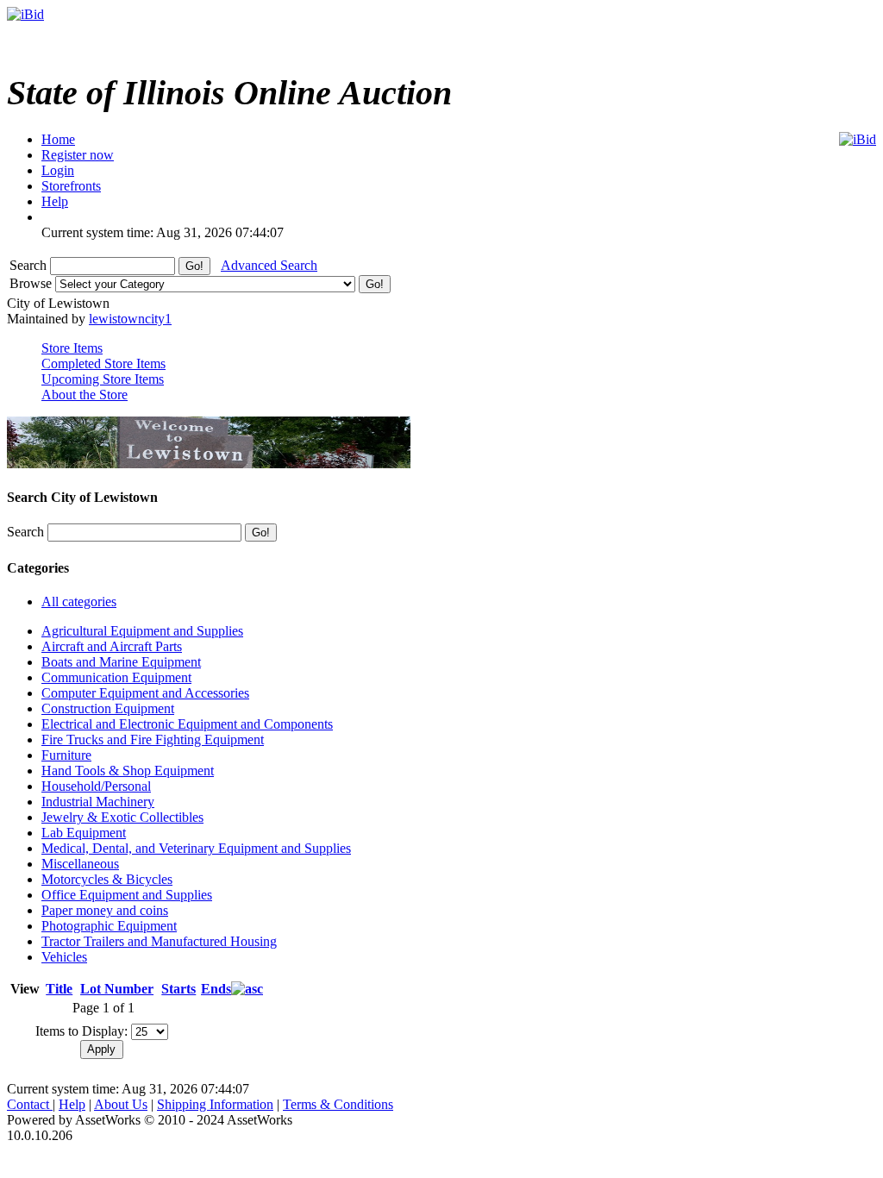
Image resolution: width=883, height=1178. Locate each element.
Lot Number (116, 988)
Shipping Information (215, 1104)
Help (72, 1104)
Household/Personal (96, 786)
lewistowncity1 (130, 318)
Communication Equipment (116, 677)
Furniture (66, 755)
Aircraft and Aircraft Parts (111, 646)
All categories (78, 601)
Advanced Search (269, 265)
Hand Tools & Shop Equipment (127, 770)
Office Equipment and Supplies (126, 894)
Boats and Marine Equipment (121, 662)
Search (29, 265)
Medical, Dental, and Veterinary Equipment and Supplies (196, 848)
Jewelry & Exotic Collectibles (122, 817)
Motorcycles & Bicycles (106, 879)
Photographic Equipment (109, 925)
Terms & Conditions (338, 1104)
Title (59, 988)
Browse (32, 283)
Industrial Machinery (97, 801)
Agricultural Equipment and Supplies (142, 630)
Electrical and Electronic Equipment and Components (187, 724)
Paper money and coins (104, 910)
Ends (216, 988)
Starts (178, 988)
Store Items (72, 348)
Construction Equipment (107, 708)
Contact (30, 1104)
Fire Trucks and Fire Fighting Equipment (152, 739)
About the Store (84, 394)
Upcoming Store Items (102, 379)
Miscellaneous (80, 863)
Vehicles (64, 956)
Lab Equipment (83, 832)
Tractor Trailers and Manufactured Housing (159, 941)
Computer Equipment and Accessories (145, 693)
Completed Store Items (103, 363)
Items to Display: (81, 1031)
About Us (120, 1104)
